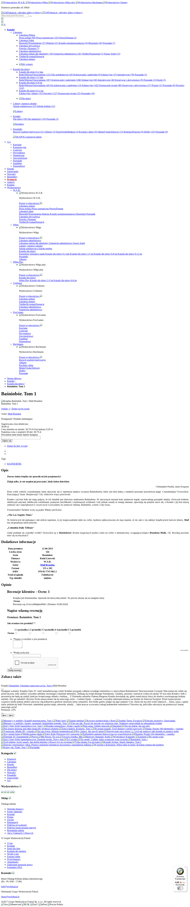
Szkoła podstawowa (24, 106)
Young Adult (112, 54)
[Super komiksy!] (18, 124)
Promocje (11, 759)
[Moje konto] (2, 18)
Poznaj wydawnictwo (29, 203)
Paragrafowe (25, 341)
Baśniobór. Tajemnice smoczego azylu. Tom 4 (31, 685)
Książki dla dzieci (27, 251)
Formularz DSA (14, 867)
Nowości (11, 772)
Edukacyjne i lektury (31, 93)
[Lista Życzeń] (2, 21)
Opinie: (5, 408)
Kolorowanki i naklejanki (87, 74)
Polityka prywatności (17, 825)
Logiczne (23, 330)
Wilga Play (24, 280)
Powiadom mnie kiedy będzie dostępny (19, 434)
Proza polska (27, 37)
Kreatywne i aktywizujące (129, 80)
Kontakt (11, 814)
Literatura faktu (26, 211)
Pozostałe (109, 43)
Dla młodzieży (37, 119)
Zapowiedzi (12, 778)
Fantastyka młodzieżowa (67, 54)
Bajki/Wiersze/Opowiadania (35, 74)
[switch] (180, 888)
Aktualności (12, 862)
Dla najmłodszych (62, 74)
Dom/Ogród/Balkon (67, 132)
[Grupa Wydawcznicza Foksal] (42, 12)
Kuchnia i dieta (88, 132)
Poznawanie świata (110, 85)
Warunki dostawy (15, 809)
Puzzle (161, 80)
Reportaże (95, 43)
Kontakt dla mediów (16, 851)
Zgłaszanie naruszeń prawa (20, 864)
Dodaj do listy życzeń (17, 446)
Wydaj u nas (13, 854)
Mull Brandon (14, 414)
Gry (9, 780)
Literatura (11, 761)
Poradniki (23, 256)
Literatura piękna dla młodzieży (36, 54)
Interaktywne (125, 74)
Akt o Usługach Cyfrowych (20, 833)
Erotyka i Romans (29, 48)
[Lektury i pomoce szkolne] (18, 111)
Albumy (50, 132)
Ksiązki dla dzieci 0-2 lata (57, 254)
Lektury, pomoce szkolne (31, 246)
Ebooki (10, 764)
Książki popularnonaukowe (73, 43)
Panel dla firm (13, 848)
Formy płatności (14, 811)
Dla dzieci (20, 119)
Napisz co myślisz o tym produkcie (30, 639)
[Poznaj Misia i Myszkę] (25, 98)
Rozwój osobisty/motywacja (28, 132)
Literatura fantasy (27, 301)
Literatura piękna (27, 206)
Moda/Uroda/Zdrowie (110, 132)
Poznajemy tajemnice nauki (32, 254)
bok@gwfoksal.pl (9, 886)
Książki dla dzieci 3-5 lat (82, 254)
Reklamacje (12, 822)
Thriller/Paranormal (92, 54)
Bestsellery (12, 767)
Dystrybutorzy (14, 859)
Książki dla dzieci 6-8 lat (106, 254)
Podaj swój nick (21, 652)
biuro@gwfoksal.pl (10, 896)
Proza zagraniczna (47, 37)
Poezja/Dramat (67, 37)
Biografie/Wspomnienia (32, 43)
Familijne (23, 339)
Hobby (149, 132)
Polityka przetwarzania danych (21, 827)
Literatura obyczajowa (29, 216)
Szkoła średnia (46, 106)
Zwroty (10, 819)
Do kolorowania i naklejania (65, 85)
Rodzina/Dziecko (133, 132)
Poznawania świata (69, 93)
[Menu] (185, 868)
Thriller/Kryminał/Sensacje (31, 222)
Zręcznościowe (26, 336)
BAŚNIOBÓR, (14, 464)
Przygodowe (25, 333)
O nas (10, 843)
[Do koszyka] (2, 713)
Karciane (23, 328)
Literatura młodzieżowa (30, 240)
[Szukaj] (30, 16)
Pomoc (10, 817)
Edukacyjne (109, 74)
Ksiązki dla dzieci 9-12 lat (130, 254)
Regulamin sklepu (15, 830)
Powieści (50, 93)
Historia (52, 43)
